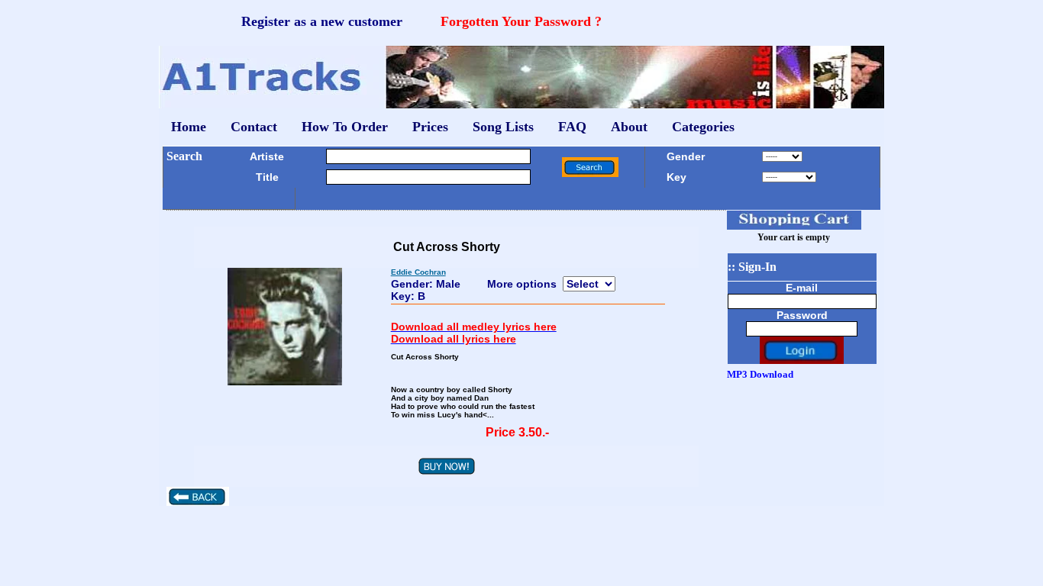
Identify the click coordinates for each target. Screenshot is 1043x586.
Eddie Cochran (418, 272)
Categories (703, 126)
